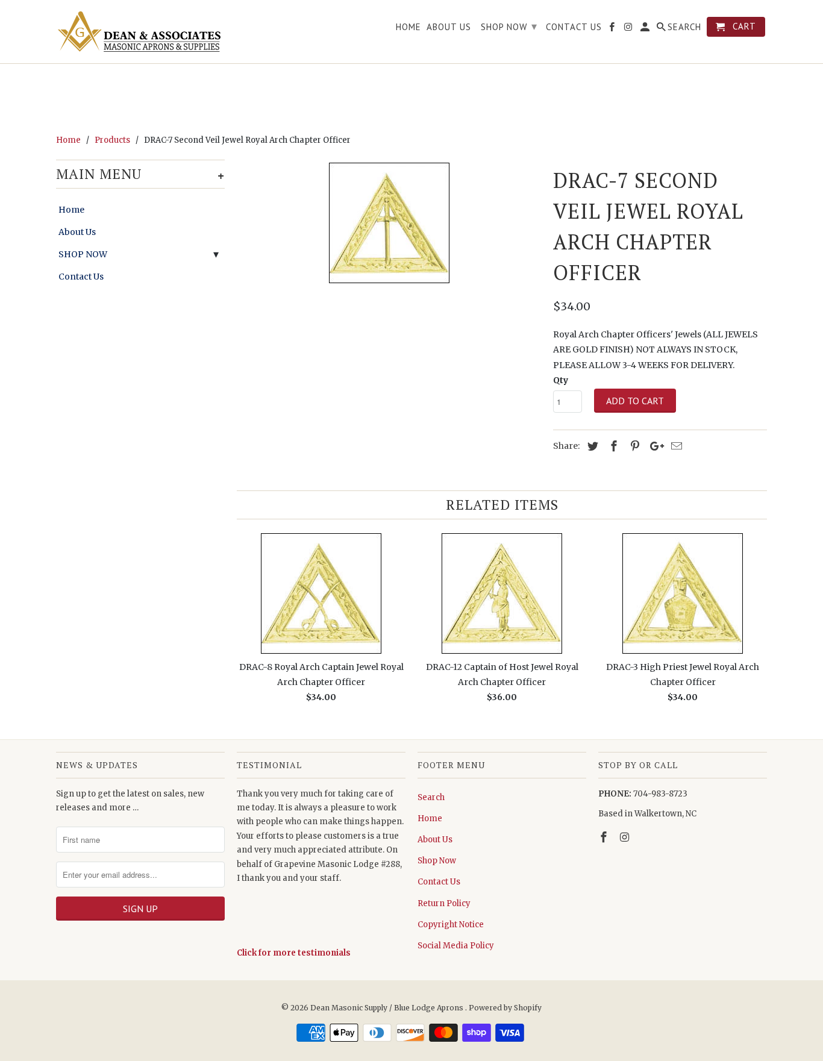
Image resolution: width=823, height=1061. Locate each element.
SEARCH (684, 27)
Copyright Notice (451, 924)
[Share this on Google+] (653, 446)
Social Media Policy (456, 946)
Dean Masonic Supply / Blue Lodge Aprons (387, 1007)
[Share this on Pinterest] (633, 446)
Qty (560, 380)
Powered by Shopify (505, 1007)
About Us (77, 232)
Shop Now (437, 861)
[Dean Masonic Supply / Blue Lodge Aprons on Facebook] (605, 837)
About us (449, 27)
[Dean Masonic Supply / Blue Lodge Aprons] (140, 31)
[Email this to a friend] (674, 446)
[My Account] (645, 29)
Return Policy (444, 903)
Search (431, 797)
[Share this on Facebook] (612, 446)
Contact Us (81, 276)
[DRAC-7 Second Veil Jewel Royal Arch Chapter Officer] (389, 223)
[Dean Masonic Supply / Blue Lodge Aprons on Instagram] (626, 837)
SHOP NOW (82, 254)
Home (71, 209)
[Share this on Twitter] (591, 446)
